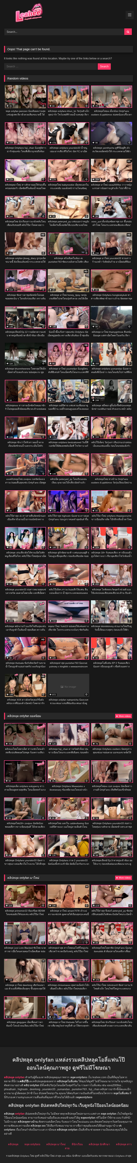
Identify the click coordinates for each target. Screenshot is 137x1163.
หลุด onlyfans (32, 1144)
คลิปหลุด (13, 1144)
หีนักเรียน (77, 1144)
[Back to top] (126, 1153)
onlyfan (20, 1113)
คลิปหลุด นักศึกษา (99, 1144)
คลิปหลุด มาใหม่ (56, 1144)
